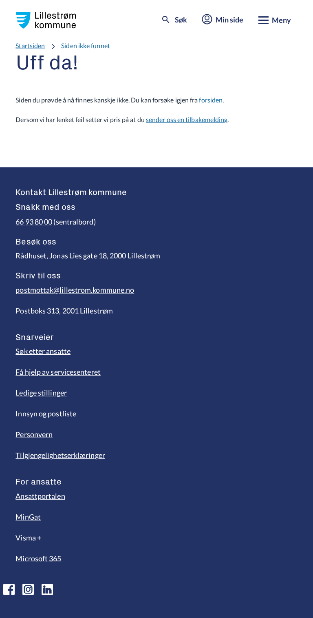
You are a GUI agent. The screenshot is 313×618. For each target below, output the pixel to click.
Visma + (28, 537)
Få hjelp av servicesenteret (57, 371)
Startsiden (30, 45)
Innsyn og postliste (45, 413)
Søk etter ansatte (43, 351)
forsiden (211, 100)
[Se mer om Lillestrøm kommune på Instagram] (28, 589)
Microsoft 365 (38, 558)
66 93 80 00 (33, 221)
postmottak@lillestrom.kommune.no (74, 289)
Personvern (34, 434)
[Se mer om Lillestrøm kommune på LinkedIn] (47, 589)
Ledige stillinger (41, 392)
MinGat (28, 516)
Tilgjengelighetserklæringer (60, 455)
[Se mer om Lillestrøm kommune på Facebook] (9, 589)
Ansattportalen (40, 495)
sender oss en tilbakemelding (187, 119)
